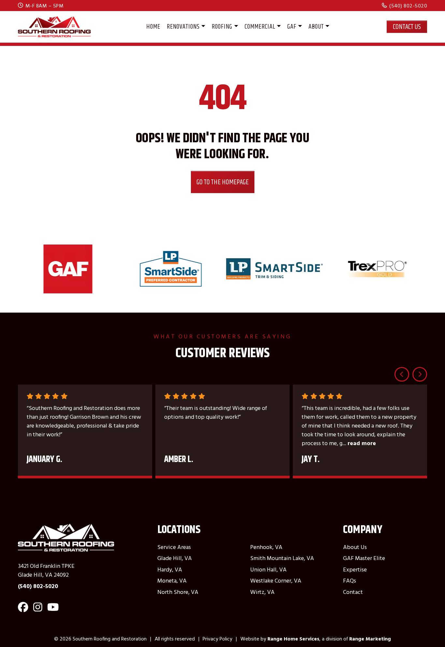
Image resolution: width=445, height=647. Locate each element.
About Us (355, 547)
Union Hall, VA (268, 569)
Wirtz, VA (262, 592)
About (316, 26)
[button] (402, 374)
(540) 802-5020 (408, 5)
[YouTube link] (53, 609)
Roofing (222, 26)
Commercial (260, 26)
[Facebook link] (23, 609)
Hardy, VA (169, 569)
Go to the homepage (222, 182)
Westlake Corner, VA (275, 580)
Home (153, 26)
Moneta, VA (172, 580)
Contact (353, 592)
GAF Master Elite (364, 558)
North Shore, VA (177, 592)
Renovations (183, 26)
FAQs (349, 580)
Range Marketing (370, 638)
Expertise (355, 569)
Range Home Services (293, 638)
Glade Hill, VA (174, 558)
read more (362, 443)
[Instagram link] (37, 609)
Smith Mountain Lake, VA (282, 558)
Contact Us (407, 26)
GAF (291, 26)
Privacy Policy (217, 638)
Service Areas (174, 547)
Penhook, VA (266, 547)
